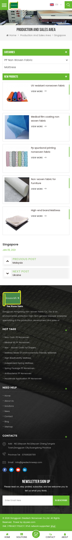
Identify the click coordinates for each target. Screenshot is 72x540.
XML (4, 526)
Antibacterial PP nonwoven (18, 373)
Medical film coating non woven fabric (45, 119)
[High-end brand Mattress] (17, 220)
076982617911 (29, 454)
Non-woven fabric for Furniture (43, 181)
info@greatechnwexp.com (28, 462)
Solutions (9, 406)
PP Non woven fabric (18, 60)
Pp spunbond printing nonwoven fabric (43, 150)
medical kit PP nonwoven (17, 342)
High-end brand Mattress (45, 210)
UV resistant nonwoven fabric (48, 86)
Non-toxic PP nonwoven (17, 337)
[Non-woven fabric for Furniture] (17, 189)
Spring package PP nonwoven (19, 368)
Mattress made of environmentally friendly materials (30, 353)
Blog (7, 421)
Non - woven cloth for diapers (20, 347)
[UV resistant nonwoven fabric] (17, 96)
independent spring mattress (19, 363)
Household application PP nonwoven (23, 378)
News (7, 411)
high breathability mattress (18, 358)
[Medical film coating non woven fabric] (17, 127)
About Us (9, 401)
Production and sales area (35, 35)
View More (37, 91)
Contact (9, 416)
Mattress (10, 67)
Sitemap (9, 426)
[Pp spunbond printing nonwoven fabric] (17, 158)
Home (12, 35)
